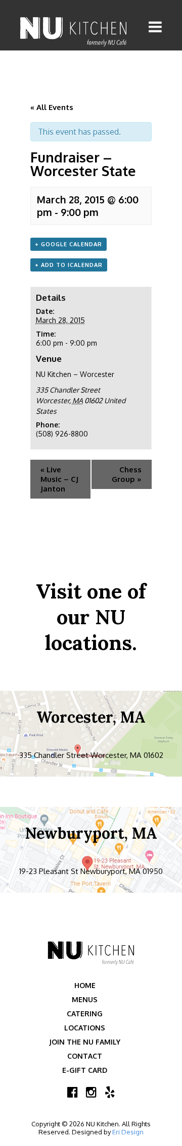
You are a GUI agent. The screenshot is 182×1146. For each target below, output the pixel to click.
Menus (85, 999)
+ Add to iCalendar (69, 264)
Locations (84, 1027)
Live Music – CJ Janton (59, 479)
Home (85, 985)
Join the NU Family (84, 1042)
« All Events (51, 107)
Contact (84, 1056)
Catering (85, 1013)
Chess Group (127, 474)
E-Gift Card (84, 1070)
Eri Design (128, 1132)
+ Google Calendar (68, 244)
